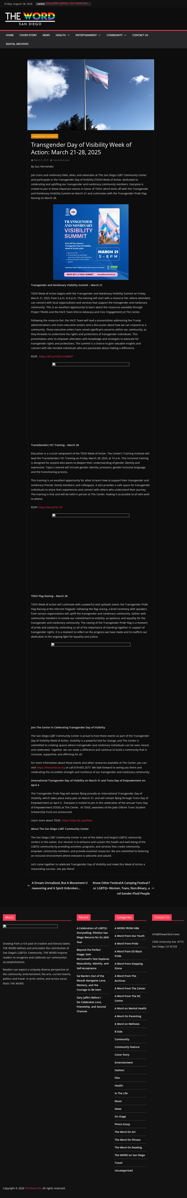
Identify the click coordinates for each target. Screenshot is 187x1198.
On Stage (120, 1116)
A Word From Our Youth (130, 936)
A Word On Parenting (128, 1016)
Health (61, 35)
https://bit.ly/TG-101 (51, 507)
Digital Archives (17, 44)
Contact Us (140, 35)
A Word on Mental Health (130, 1008)
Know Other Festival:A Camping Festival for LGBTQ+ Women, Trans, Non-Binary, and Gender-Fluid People (121, 888)
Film (117, 1078)
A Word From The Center (45, 136)
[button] (68, 35)
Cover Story (28, 35)
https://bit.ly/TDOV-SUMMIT (56, 356)
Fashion (119, 1070)
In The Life (121, 1093)
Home (10, 35)
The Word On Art (125, 1132)
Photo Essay (122, 1124)
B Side (118, 1031)
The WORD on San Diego (130, 1155)
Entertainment (86, 35)
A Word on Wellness (127, 1024)
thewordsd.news (61, 160)
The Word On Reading (128, 1147)
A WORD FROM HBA (127, 928)
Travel (118, 1163)
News (46, 35)
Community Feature (127, 1047)
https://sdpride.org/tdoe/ (77, 820)
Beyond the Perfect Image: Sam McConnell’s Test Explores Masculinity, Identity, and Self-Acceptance (93, 959)
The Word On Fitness (128, 1139)
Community (115, 35)
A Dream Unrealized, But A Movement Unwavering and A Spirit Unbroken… (60, 885)
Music (118, 1101)
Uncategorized (124, 1170)
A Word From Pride (126, 943)
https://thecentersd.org (51, 767)
